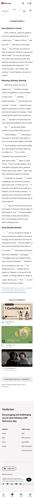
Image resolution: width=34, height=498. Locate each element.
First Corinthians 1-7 (12, 368)
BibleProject (8, 323)
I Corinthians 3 (5, 11)
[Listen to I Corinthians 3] (24, 11)
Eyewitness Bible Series (10, 370)
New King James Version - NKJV (16, 384)
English (3, 384)
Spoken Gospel (8, 347)
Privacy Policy (21, 481)
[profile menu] (29, 3)
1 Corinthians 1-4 (11, 321)
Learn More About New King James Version (13, 292)
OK (29, 479)
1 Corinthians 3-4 (11, 345)
